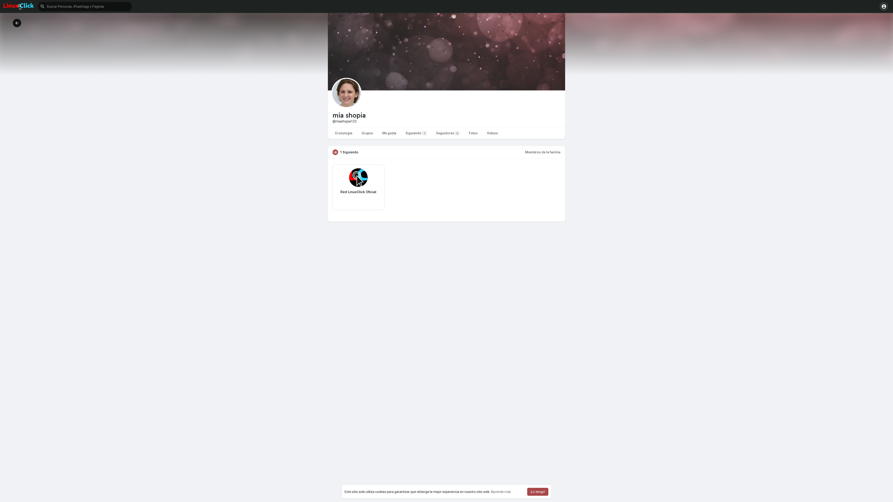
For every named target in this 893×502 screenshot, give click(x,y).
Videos (492, 133)
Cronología (343, 133)
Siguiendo (415, 133)
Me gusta (389, 133)
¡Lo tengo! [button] (538, 492)
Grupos (367, 133)
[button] (85, 6)
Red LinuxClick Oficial (358, 192)
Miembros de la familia (542, 152)
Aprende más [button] (501, 492)
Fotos (473, 133)
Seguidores (447, 133)
